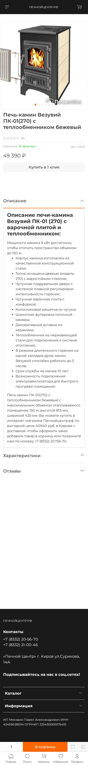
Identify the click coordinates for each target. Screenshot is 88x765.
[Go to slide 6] (52, 104)
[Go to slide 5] (49, 104)
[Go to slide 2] (39, 104)
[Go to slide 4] (46, 104)
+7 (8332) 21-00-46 (20, 644)
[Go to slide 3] (42, 104)
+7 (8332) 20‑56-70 (20, 639)
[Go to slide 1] (35, 104)
